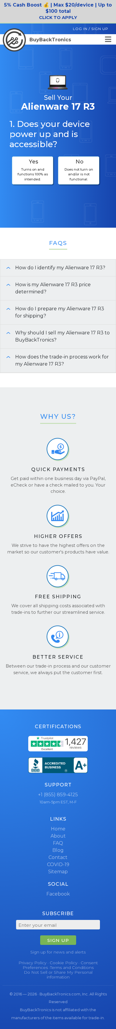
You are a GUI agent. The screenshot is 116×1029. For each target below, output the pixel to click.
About (58, 836)
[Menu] (108, 39)
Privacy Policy (32, 962)
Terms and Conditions (72, 967)
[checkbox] (33, 170)
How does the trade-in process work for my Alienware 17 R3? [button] (55, 360)
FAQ (58, 843)
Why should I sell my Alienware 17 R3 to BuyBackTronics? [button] (55, 336)
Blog (58, 850)
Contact (58, 857)
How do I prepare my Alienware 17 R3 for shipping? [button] (52, 312)
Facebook (58, 894)
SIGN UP (58, 940)
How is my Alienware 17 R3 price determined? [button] (46, 288)
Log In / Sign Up (90, 28)
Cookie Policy (63, 962)
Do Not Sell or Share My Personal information (58, 974)
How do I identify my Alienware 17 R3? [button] (53, 267)
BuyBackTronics (49, 40)
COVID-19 (58, 864)
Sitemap (58, 871)
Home (58, 829)
